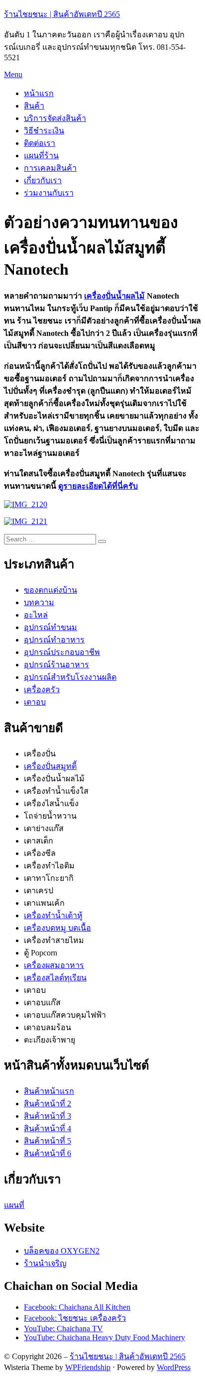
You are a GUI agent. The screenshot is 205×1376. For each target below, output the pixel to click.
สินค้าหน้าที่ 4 (47, 1128)
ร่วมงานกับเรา (49, 193)
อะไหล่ (36, 615)
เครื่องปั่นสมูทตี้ (50, 766)
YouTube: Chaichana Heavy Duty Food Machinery (104, 1337)
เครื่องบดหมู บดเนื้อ (57, 928)
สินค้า (34, 106)
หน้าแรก (39, 93)
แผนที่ (14, 1205)
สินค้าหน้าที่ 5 (47, 1141)
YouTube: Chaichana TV (63, 1328)
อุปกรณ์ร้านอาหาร (56, 664)
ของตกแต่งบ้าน (50, 590)
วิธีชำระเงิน (44, 130)
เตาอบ (35, 702)
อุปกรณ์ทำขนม (50, 627)
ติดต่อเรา (39, 143)
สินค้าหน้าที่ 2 (47, 1103)
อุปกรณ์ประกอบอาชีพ (62, 652)
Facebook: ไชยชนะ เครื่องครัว (75, 1318)
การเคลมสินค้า (50, 168)
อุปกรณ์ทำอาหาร (54, 639)
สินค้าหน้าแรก (49, 1091)
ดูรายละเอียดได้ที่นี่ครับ (98, 486)
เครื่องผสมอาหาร (54, 965)
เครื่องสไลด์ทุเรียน (55, 977)
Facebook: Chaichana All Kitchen (77, 1307)
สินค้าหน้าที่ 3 (47, 1116)
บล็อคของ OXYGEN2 (62, 1251)
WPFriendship (87, 1367)
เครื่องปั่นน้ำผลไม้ (114, 296)
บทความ (39, 602)
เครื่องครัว (42, 689)
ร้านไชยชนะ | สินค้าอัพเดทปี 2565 (62, 14)
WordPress (174, 1367)
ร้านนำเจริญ (45, 1263)
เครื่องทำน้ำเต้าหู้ (53, 915)
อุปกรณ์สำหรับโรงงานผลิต (70, 677)
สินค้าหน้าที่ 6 (47, 1153)
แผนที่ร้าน (41, 155)
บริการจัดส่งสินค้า (55, 118)
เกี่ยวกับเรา (43, 180)
